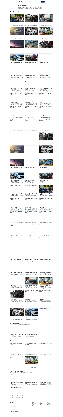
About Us (41, 403)
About (33, 1)
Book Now (42, 1)
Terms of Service (49, 404)
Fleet (24, 1)
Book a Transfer (34, 403)
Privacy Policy (48, 403)
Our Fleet (33, 404)
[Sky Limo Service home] (20, 2)
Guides (30, 1)
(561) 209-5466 (38, 1)
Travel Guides (34, 406)
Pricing (27, 1)
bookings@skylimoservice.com (14, 411)
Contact (41, 404)
